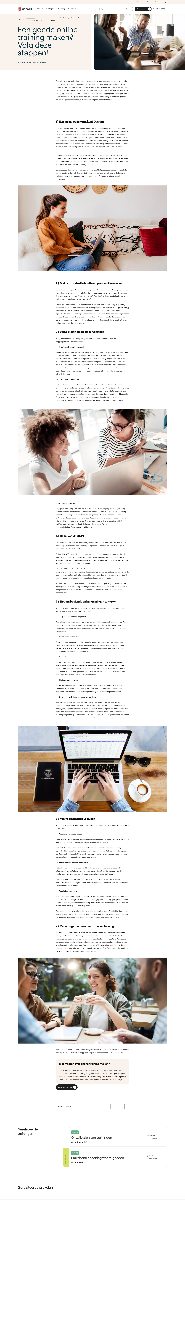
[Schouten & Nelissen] (25, 9)
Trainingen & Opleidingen (45, 9)
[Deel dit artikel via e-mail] (127, 1106)
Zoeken (128, 9)
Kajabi (67, 527)
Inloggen (164, 2)
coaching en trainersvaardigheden (34, 19)
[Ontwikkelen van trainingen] (118, 1136)
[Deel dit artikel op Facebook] (117, 1106)
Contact (157, 2)
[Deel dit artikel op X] (113, 1106)
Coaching (61, 9)
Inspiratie (136, 2)
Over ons (143, 2)
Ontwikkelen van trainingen (112, 1077)
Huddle (62, 527)
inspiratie (21, 19)
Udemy (79, 527)
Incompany (72, 9)
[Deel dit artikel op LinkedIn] (122, 1106)
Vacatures (150, 2)
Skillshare (88, 527)
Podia (73, 527)
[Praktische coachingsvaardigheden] (115, 1157)
